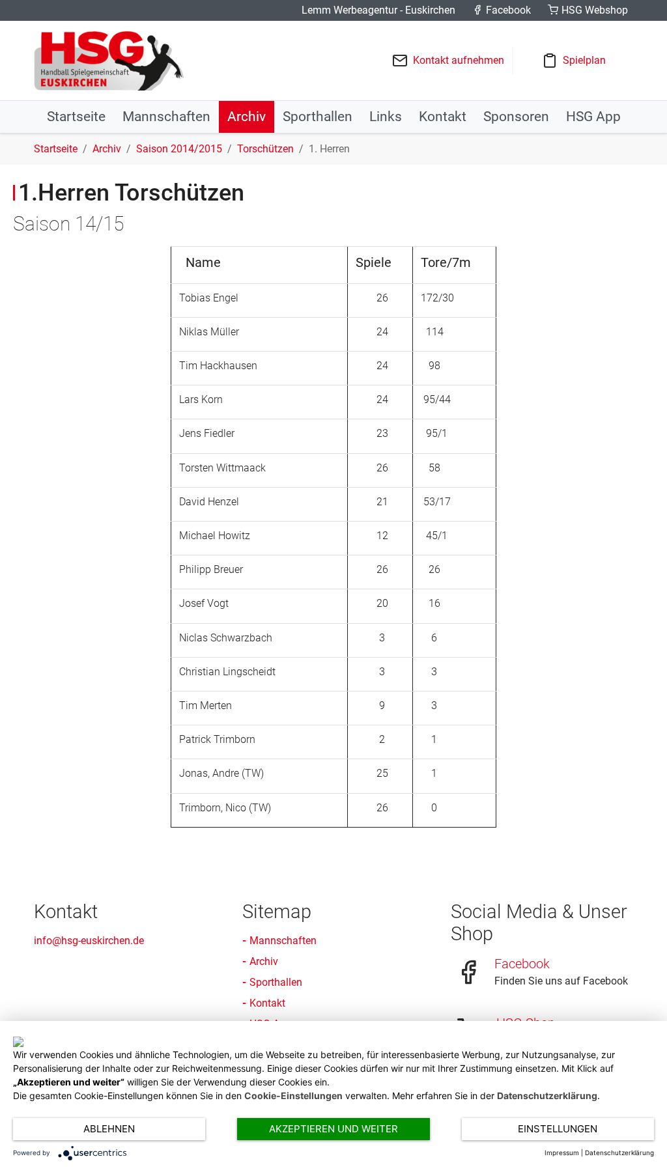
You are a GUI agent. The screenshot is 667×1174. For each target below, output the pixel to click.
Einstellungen (557, 1129)
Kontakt (267, 1003)
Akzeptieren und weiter (333, 1129)
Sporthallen (275, 982)
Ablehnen (109, 1129)
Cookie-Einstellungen (293, 1095)
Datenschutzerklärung (547, 1095)
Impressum (562, 1152)
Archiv (263, 961)
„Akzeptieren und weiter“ (68, 1081)
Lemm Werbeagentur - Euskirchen (378, 10)
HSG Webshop (594, 10)
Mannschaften (283, 940)
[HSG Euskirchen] (109, 60)
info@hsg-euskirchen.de (89, 940)
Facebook (508, 10)
